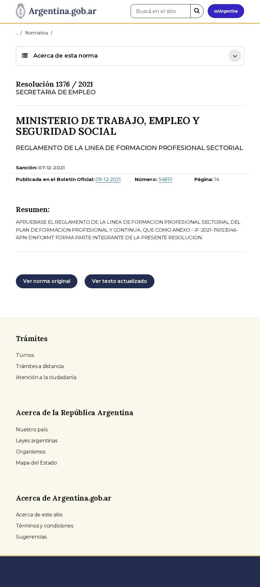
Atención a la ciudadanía (46, 377)
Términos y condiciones (44, 526)
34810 (165, 179)
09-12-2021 (107, 179)
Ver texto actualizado (119, 281)
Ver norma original (46, 281)
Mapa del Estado (36, 463)
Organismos (30, 452)
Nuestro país (32, 430)
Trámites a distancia (40, 366)
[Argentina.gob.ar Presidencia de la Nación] (56, 11)
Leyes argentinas (36, 441)
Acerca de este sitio (39, 515)
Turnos (25, 355)
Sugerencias (31, 537)
